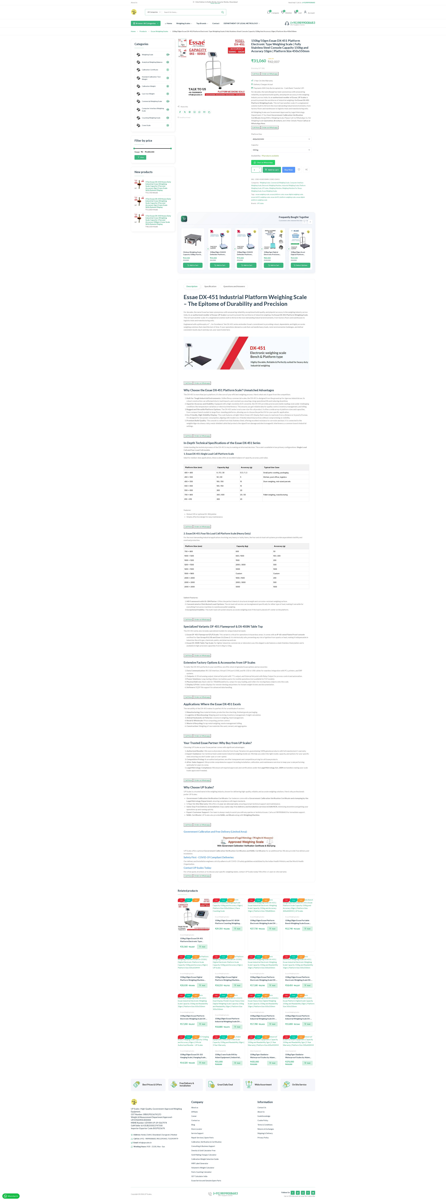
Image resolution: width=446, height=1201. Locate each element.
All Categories (146, 23)
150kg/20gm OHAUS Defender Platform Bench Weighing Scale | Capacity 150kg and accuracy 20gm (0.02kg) (219, 253)
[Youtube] (313, 1193)
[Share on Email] (204, 112)
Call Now (256, 74)
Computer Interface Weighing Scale (153, 109)
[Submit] (222, 12)
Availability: (256, 156)
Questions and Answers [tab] (234, 286)
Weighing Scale (265, 183)
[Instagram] (303, 1193)
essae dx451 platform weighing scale (283, 197)
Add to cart (273, 170)
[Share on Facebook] (180, 112)
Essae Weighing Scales (159, 31)
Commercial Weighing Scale (280, 183)
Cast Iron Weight (148, 94)
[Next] (310, 221)
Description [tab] (192, 286)
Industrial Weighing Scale (290, 185)
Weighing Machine (275, 188)
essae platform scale (277, 194)
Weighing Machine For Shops (292, 188)
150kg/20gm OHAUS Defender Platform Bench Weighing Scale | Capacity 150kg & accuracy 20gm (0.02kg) (246, 253)
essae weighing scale (262, 194)
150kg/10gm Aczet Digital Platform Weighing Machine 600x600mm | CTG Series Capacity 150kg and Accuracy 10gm (300, 253)
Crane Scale (146, 125)
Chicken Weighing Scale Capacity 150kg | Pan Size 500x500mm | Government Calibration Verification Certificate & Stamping (193, 253)
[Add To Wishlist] (299, 170)
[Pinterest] (308, 1193)
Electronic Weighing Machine (271, 185)
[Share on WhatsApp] (199, 112)
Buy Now (289, 170)
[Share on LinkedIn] (194, 112)
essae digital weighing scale (294, 194)
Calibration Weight (149, 86)
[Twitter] (298, 1193)
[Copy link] (209, 112)
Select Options (301, 265)
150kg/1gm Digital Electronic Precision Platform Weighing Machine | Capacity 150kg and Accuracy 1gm (273, 253)
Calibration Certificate (150, 70)
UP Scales (265, 188)
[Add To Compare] (306, 170)
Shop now (215, 3)
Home (169, 23)
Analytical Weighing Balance (152, 62)
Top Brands (201, 23)
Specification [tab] (210, 286)
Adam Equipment (220, 1051)
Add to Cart (194, 265)
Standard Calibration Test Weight (151, 78)
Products (143, 31)
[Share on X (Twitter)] (185, 112)
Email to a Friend (185, 117)
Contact (215, 23)
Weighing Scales (183, 23)
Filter (142, 157)
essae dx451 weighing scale (260, 197)
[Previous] (304, 221)
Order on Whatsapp (270, 74)
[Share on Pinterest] (190, 112)
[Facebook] (293, 1193)
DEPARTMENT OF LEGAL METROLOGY (241, 23)
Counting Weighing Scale (151, 118)
